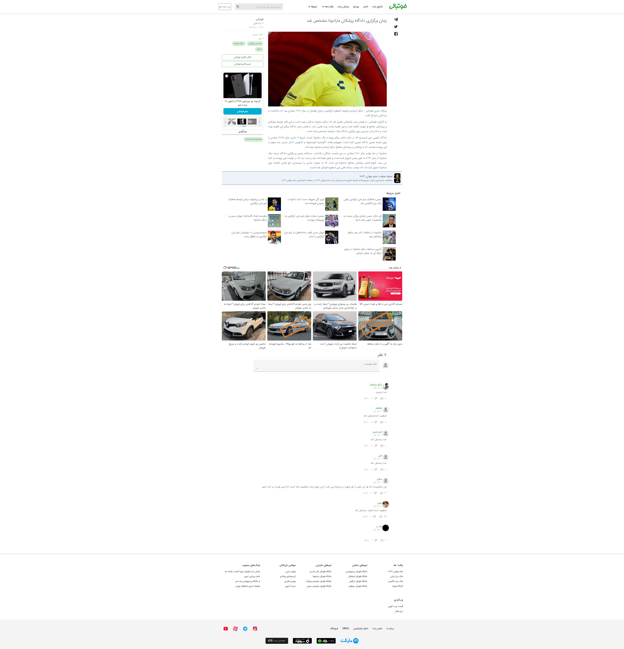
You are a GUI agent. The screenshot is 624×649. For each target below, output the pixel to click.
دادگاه (259, 49)
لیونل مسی (291, 571)
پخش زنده (343, 7)
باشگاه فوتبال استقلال (357, 576)
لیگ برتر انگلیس (395, 581)
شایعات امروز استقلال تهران (248, 586)
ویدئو (356, 7)
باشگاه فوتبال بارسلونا (322, 576)
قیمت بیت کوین (395, 606)
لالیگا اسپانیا (397, 586)
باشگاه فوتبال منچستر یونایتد (319, 581)
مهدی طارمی (290, 581)
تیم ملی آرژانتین (255, 43)
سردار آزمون (290, 586)
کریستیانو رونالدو (288, 576)
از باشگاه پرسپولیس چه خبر (247, 581)
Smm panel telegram (253, 139)
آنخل (291, 142)
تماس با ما (377, 628)
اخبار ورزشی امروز (252, 576)
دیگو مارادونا (239, 43)
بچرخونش (242, 111)
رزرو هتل (399, 611)
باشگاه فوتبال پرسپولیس (356, 571)
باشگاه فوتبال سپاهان (358, 586)
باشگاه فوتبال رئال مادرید (320, 571)
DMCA (346, 628)
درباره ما (390, 628)
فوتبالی (259, 19)
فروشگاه (334, 628)
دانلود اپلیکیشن (360, 628)
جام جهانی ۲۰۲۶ (395, 571)
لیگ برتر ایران (396, 576)
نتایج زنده (377, 7)
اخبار (365, 7)
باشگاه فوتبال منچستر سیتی (319, 586)
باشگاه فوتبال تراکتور (358, 581)
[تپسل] (226, 76)
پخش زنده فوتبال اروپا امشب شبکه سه (242, 571)
